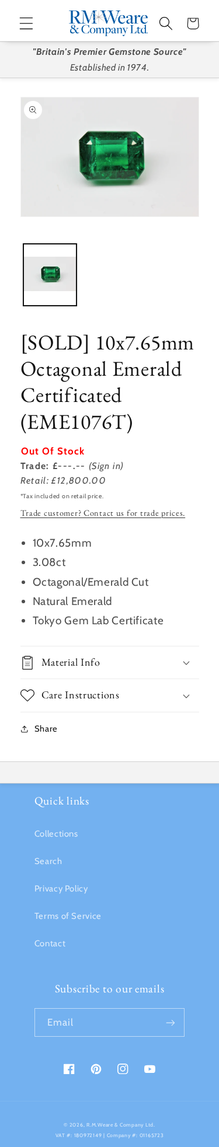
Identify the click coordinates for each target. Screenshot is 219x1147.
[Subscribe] (170, 1022)
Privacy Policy (61, 888)
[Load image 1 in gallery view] (50, 274)
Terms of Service (68, 916)
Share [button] (46, 728)
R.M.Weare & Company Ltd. (120, 1125)
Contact (49, 943)
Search (48, 861)
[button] (26, 23)
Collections (56, 833)
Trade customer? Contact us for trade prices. (103, 512)
